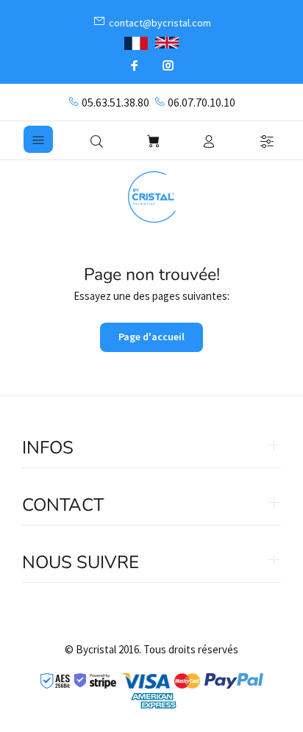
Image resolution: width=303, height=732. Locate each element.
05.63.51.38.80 (115, 102)
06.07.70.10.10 (201, 102)
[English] (167, 42)
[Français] (136, 42)
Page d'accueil (151, 336)
